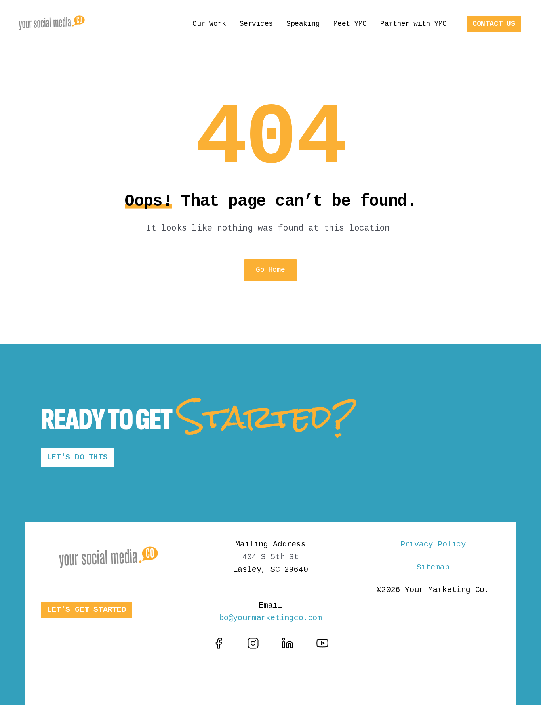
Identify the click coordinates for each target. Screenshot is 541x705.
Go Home (270, 270)
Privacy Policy (433, 544)
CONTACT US (493, 24)
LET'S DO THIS (77, 457)
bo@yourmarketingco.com (270, 618)
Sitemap (433, 567)
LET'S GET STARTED (86, 609)
